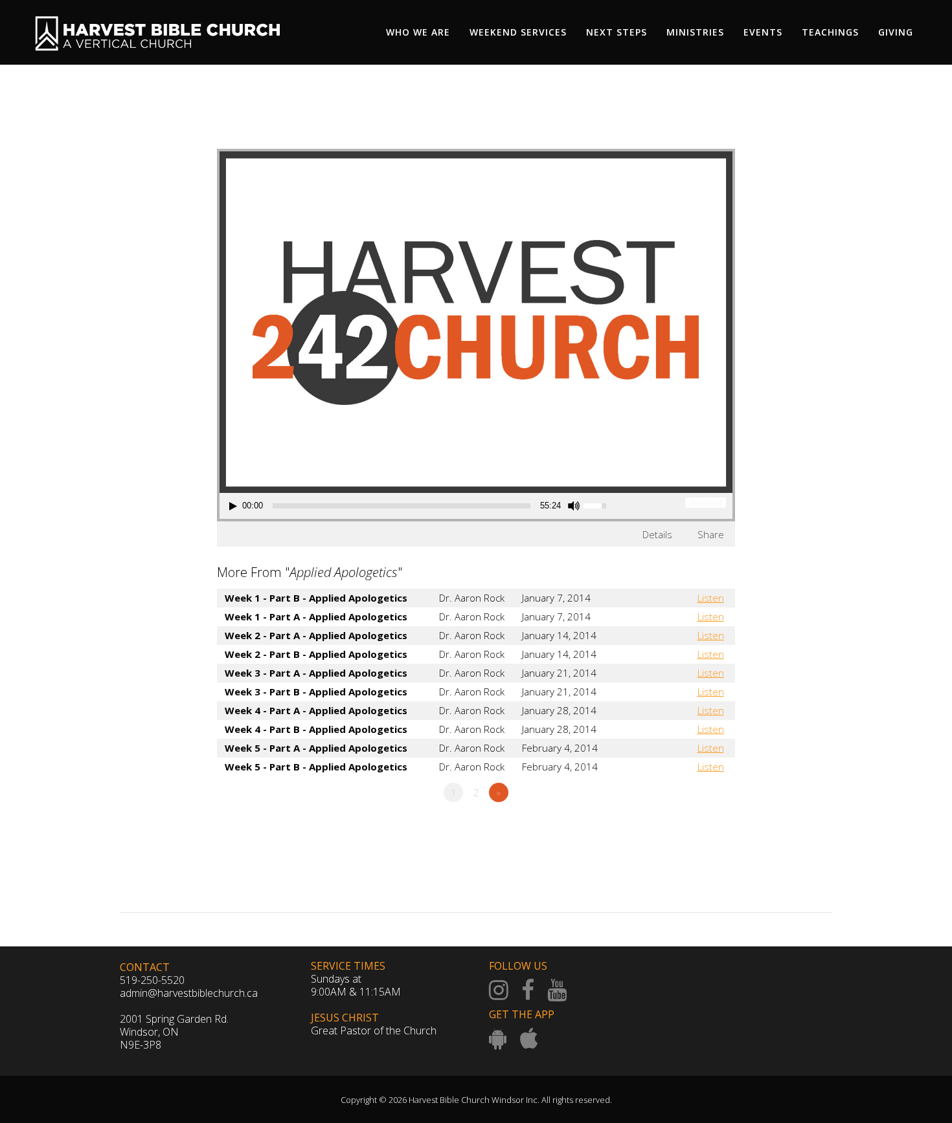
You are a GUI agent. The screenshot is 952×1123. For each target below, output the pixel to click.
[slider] (401, 505)
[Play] (233, 506)
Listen (710, 597)
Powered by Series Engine (687, 828)
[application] (420, 506)
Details (657, 534)
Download (705, 502)
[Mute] (574, 506)
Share (710, 534)
